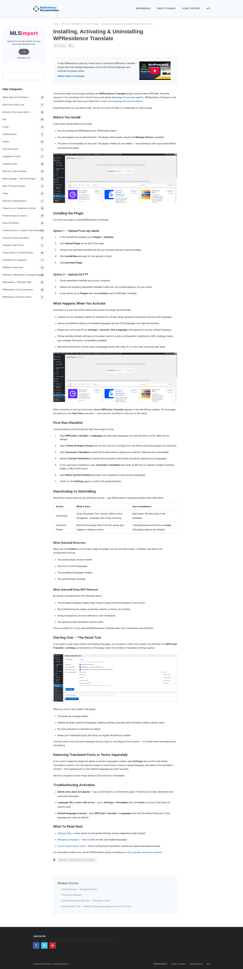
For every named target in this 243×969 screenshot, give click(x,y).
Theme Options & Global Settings (18, 252)
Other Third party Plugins (14, 186)
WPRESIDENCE (143, 8)
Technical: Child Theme (13, 245)
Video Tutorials (166, 8)
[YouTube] (52, 945)
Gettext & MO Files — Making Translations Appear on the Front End (96, 906)
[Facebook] (36, 945)
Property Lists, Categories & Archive (19, 208)
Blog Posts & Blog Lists (13, 104)
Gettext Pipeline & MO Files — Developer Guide (85, 900)
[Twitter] (44, 945)
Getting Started (9, 134)
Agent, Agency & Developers (16, 97)
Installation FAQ (10, 164)
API (208, 8)
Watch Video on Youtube (71, 76)
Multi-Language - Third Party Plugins (19, 178)
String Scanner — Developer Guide (79, 889)
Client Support (191, 8)
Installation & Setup (12, 156)
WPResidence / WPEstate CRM (17, 282)
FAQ (4, 119)
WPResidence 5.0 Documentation (18, 289)
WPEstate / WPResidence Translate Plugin (80, 24)
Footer (6, 127)
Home (55, 24)
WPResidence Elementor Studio (17, 297)
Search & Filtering (11, 223)
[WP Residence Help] (46, 8)
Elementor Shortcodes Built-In (16, 112)
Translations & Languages (15, 260)
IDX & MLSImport (10, 149)
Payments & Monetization (14, 201)
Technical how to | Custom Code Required (22, 230)
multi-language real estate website (124, 101)
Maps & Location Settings (14, 171)
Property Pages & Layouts (15, 215)
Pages (5, 193)
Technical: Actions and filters (16, 238)
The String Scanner (71, 894)
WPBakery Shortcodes (13, 267)
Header (6, 141)
